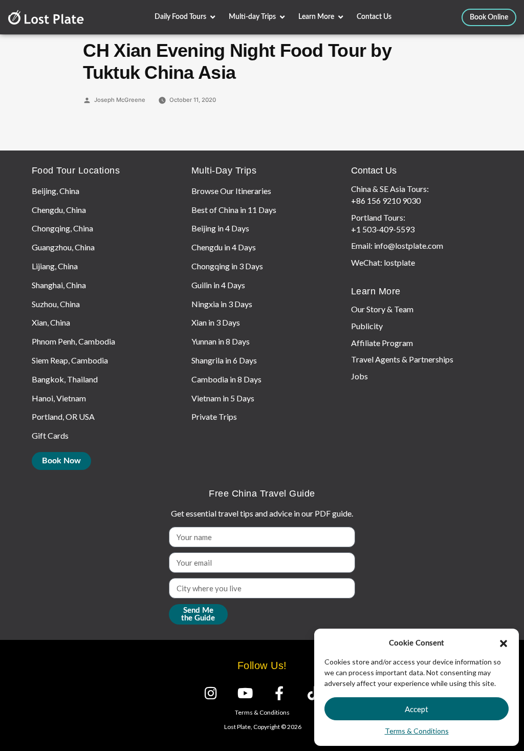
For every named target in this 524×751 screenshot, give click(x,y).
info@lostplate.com (408, 245)
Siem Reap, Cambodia (70, 360)
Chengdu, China (59, 209)
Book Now (61, 461)
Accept (416, 709)
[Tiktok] (313, 693)
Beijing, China (55, 191)
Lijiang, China (55, 266)
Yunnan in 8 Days (220, 341)
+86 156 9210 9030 (386, 200)
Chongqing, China (62, 228)
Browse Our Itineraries (231, 191)
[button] (503, 643)
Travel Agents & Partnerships (402, 359)
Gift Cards (50, 435)
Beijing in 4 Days (220, 228)
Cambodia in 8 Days (226, 379)
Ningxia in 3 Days (221, 304)
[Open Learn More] (340, 17)
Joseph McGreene (119, 99)
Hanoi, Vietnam (59, 398)
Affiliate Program (382, 343)
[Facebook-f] (279, 693)
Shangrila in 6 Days (224, 360)
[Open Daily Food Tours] (212, 17)
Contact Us (374, 170)
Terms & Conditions (417, 730)
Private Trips (214, 416)
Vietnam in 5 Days (222, 398)
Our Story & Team (382, 309)
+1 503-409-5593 (382, 229)
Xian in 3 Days (215, 322)
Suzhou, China (56, 304)
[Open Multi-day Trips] (282, 17)
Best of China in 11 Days (233, 209)
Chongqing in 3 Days (227, 266)
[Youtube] (245, 693)
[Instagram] (210, 693)
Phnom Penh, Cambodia (73, 341)
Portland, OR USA (63, 416)
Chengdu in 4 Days (223, 247)
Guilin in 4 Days (218, 285)
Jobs (359, 376)
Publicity (367, 326)
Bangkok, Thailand (65, 379)
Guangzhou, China (63, 247)
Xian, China (51, 322)
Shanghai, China (59, 285)
